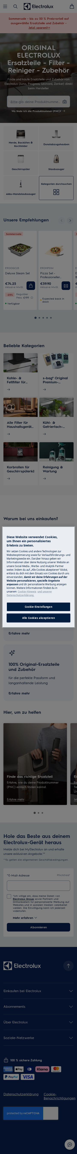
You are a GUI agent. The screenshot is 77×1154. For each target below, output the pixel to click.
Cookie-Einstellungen (38, 606)
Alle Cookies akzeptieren (38, 618)
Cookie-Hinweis (27, 591)
